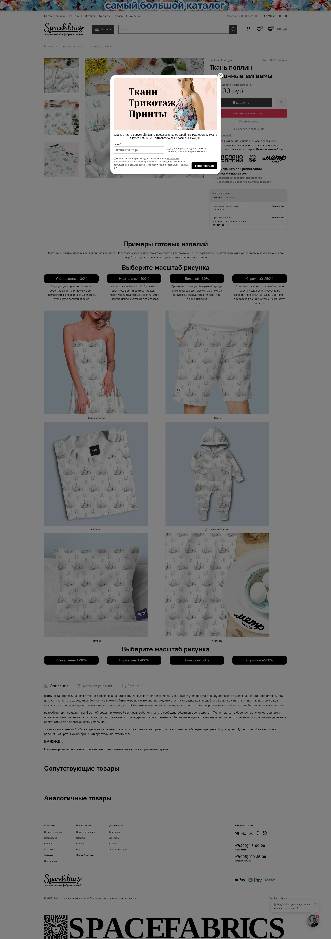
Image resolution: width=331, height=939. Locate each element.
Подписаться (204, 165)
